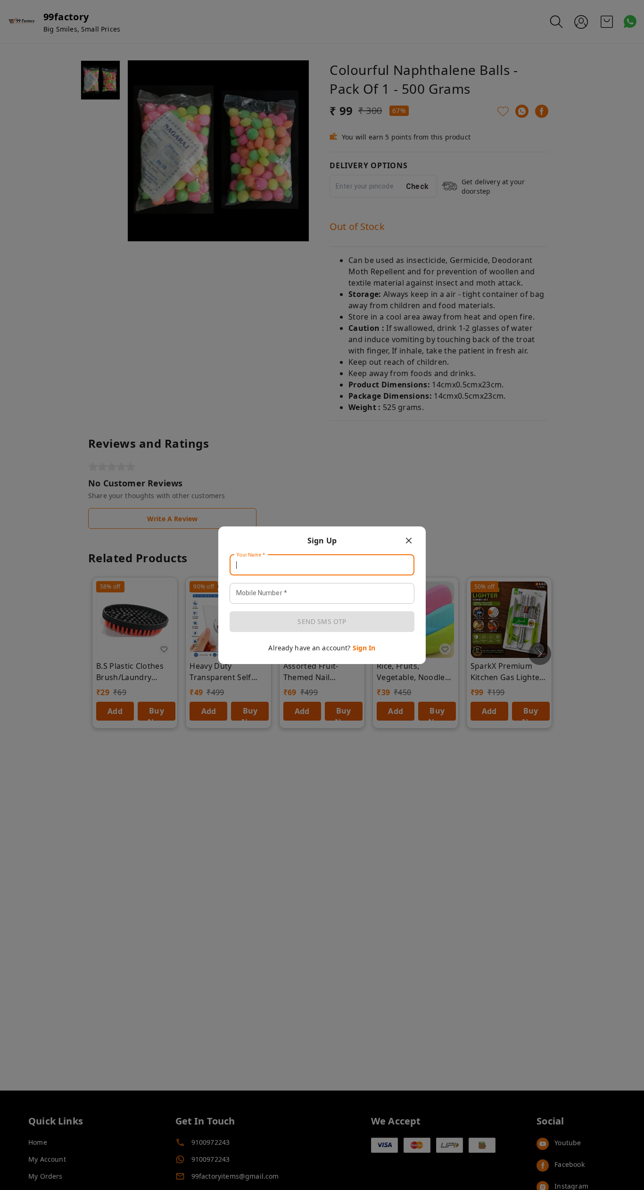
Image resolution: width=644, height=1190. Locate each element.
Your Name (250, 555)
